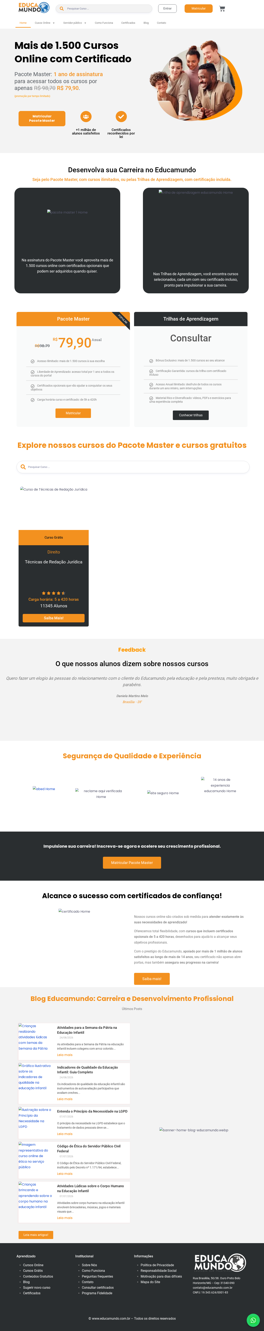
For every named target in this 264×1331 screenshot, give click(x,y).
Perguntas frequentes (97, 1276)
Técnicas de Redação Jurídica (53, 561)
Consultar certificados (98, 1288)
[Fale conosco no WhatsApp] (253, 1320)
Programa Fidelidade (97, 1293)
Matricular (73, 413)
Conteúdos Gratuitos (38, 1276)
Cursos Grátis (33, 1271)
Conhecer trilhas (191, 415)
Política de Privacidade (157, 1265)
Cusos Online (42, 22)
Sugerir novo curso (36, 1288)
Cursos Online (33, 1265)
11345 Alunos (53, 605)
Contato (161, 22)
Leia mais (65, 1055)
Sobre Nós (89, 1265)
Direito (53, 552)
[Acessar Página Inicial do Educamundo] (34, 7)
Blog (146, 22)
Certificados (128, 22)
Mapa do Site (150, 1282)
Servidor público (72, 22)
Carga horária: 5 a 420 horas (53, 599)
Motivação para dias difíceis (161, 1276)
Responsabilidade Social (159, 1271)
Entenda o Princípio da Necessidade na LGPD (92, 1111)
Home (23, 22)
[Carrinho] (222, 8)
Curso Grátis (54, 537)
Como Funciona (104, 22)
